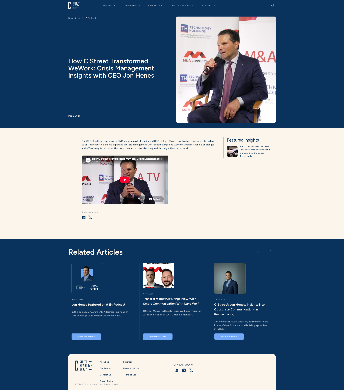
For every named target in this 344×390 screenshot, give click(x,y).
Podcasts (92, 18)
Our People (155, 5)
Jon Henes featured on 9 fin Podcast (98, 304)
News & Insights (182, 5)
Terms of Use (129, 374)
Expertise (131, 5)
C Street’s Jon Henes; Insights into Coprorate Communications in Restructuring (239, 309)
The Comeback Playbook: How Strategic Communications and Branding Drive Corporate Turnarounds (255, 151)
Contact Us (209, 5)
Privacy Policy (106, 381)
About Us (109, 5)
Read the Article (86, 336)
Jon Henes (98, 141)
